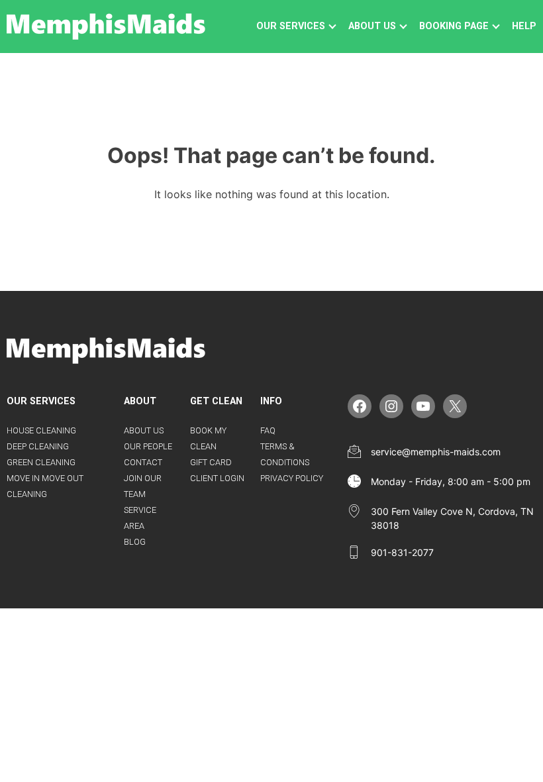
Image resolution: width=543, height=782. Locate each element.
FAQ (267, 430)
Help (524, 26)
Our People (148, 446)
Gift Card (211, 462)
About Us (144, 430)
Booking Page (454, 26)
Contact (143, 462)
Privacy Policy (291, 478)
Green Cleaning (41, 462)
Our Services (290, 26)
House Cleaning (41, 430)
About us (372, 26)
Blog (135, 542)
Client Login (217, 478)
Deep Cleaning (38, 446)
